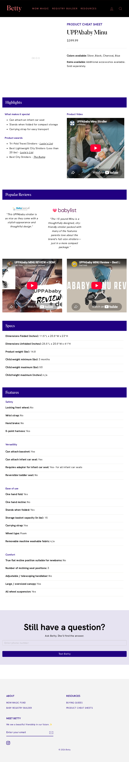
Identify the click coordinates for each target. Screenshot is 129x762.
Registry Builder (65, 8)
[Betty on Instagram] (8, 743)
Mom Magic (40, 8)
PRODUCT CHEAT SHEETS (79, 707)
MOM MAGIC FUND (16, 702)
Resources (89, 8)
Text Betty (65, 653)
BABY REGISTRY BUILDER (19, 707)
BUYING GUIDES (74, 702)
